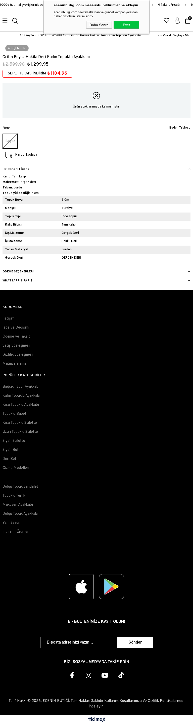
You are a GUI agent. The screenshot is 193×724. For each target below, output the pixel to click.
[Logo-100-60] (96, 556)
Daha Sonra (99, 25)
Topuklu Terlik (14, 495)
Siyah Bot (11, 450)
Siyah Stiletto (14, 441)
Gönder (135, 642)
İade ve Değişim (16, 327)
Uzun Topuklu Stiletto (20, 432)
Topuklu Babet (14, 413)
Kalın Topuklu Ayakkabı (21, 395)
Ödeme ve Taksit (16, 336)
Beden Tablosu (179, 128)
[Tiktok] (121, 675)
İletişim (9, 318)
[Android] (111, 586)
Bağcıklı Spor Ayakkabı (21, 386)
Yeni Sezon (11, 523)
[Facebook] (72, 675)
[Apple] (81, 586)
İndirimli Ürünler (16, 532)
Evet (126, 25)
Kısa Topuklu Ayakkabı (21, 404)
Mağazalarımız (14, 363)
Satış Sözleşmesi (16, 345)
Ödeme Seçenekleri (18, 272)
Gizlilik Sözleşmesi (18, 354)
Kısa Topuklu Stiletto (20, 423)
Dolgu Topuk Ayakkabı (20, 513)
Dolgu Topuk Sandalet (20, 486)
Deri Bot (9, 459)
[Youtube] (104, 675)
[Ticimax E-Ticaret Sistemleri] (97, 720)
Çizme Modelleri (16, 468)
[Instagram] (88, 675)
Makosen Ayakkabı (18, 504)
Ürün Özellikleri (16, 169)
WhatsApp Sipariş (17, 281)
